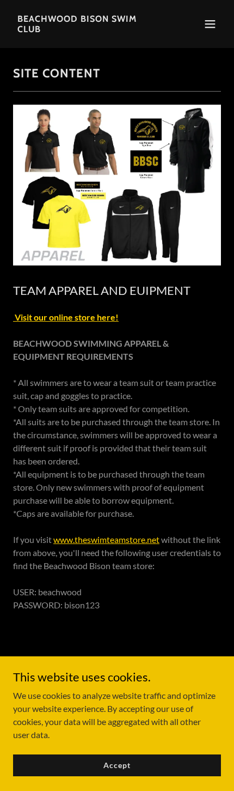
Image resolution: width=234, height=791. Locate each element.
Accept (116, 765)
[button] (210, 24)
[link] (85, 28)
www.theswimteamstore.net (106, 539)
